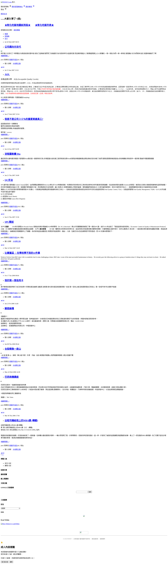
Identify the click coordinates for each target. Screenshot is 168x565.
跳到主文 (4, 14)
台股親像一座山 (13, 349)
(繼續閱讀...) (5, 56)
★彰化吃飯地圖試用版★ (17, 25)
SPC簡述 (9, 222)
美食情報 (17, 30)
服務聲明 (102, 539)
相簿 (6, 34)
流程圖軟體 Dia (12, 154)
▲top (2, 67)
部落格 (7, 36)
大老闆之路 (17, 63)
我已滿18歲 (5, 562)
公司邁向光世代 (13, 47)
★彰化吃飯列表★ (44, 25)
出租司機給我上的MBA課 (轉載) (21, 420)
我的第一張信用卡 (14, 280)
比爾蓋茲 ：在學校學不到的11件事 (22, 253)
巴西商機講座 (12, 377)
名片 (6, 38)
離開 (11, 562)
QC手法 (9, 180)
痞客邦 (11, 59)
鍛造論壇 (9, 308)
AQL (7, 74)
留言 (15, 59)
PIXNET (69, 539)
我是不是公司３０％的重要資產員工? (24, 119)
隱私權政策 (95, 539)
